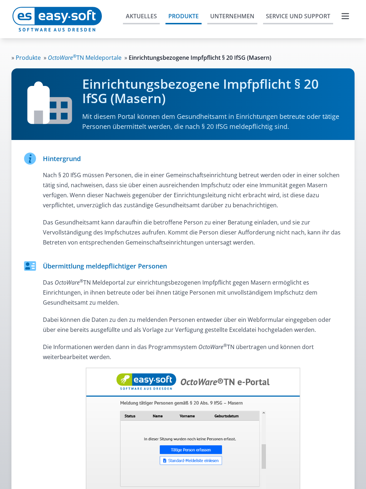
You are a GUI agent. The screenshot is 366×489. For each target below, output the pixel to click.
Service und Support (298, 16)
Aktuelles (141, 16)
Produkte (183, 16)
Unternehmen (232, 16)
